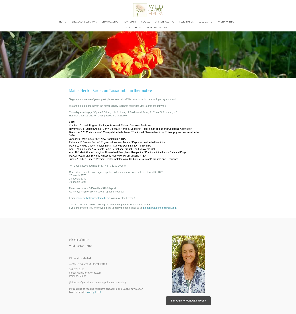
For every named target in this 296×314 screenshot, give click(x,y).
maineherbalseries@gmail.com (92, 198)
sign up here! (93, 292)
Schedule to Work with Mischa (188, 300)
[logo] (148, 10)
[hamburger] (55, 4)
